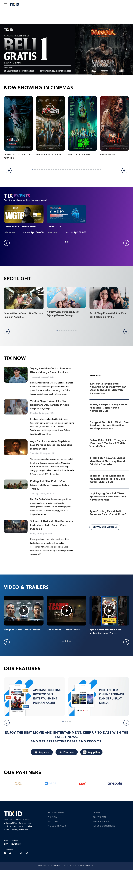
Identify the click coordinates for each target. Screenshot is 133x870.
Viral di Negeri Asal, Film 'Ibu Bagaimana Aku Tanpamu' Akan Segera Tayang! (49, 405)
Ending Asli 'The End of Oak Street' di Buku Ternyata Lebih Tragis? (49, 485)
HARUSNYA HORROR (79, 155)
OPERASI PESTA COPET (48, 155)
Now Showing (56, 813)
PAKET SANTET (108, 155)
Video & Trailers (57, 826)
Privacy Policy (101, 822)
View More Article (104, 527)
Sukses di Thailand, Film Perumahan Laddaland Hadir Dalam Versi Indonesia (52, 525)
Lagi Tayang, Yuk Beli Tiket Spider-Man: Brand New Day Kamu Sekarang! (107, 496)
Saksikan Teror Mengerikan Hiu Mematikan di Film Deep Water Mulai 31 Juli (107, 479)
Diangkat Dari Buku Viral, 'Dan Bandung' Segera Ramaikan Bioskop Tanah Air (109, 425)
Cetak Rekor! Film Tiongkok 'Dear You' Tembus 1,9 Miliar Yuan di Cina (108, 443)
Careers (97, 813)
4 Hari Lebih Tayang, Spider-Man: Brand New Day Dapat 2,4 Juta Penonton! (107, 461)
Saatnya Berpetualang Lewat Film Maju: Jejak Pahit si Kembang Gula (108, 407)
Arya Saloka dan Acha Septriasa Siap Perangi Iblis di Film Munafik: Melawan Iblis (51, 445)
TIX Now (52, 817)
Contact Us (99, 817)
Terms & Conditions (104, 826)
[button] (9, 170)
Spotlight (54, 822)
